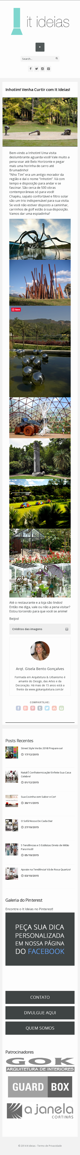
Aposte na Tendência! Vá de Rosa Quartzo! (46, 869)
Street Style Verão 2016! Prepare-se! (42, 748)
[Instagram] (42, 69)
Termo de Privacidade (49, 1145)
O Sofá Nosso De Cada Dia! (36, 821)
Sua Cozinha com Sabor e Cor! (38, 796)
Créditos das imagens (27, 629)
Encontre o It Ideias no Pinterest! (29, 909)
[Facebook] (30, 69)
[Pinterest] (48, 69)
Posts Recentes (19, 740)
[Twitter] (36, 69)
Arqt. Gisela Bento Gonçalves (40, 668)
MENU (40, 47)
